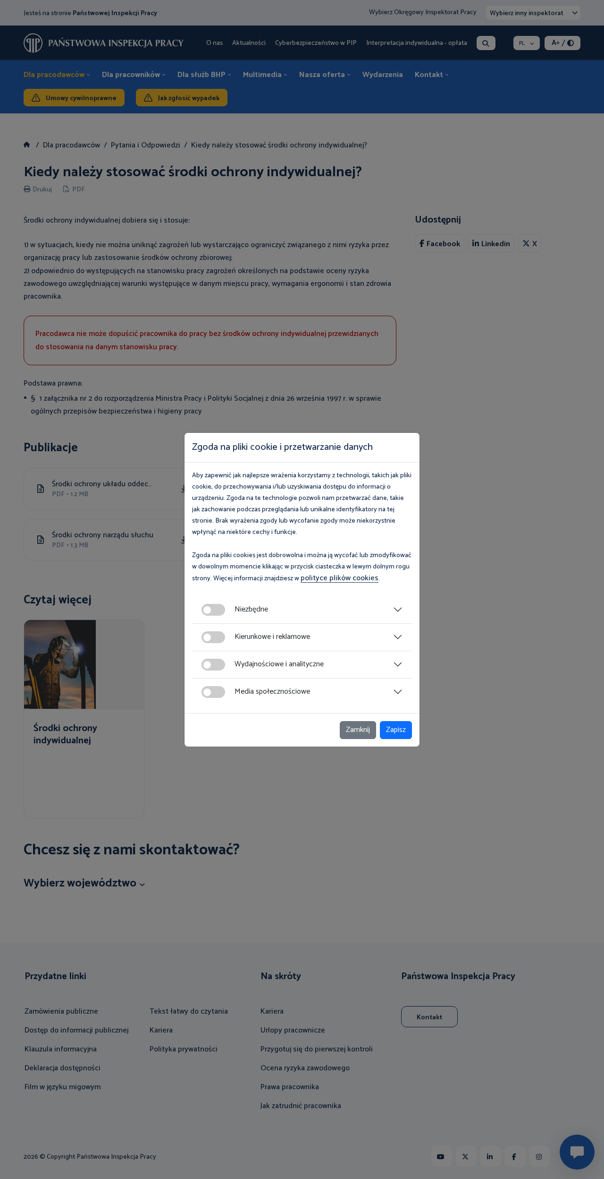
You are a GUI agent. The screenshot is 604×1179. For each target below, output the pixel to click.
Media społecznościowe (272, 691)
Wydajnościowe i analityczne (279, 664)
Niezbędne (251, 609)
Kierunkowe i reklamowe (272, 636)
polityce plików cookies (339, 578)
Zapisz (396, 729)
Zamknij (358, 729)
